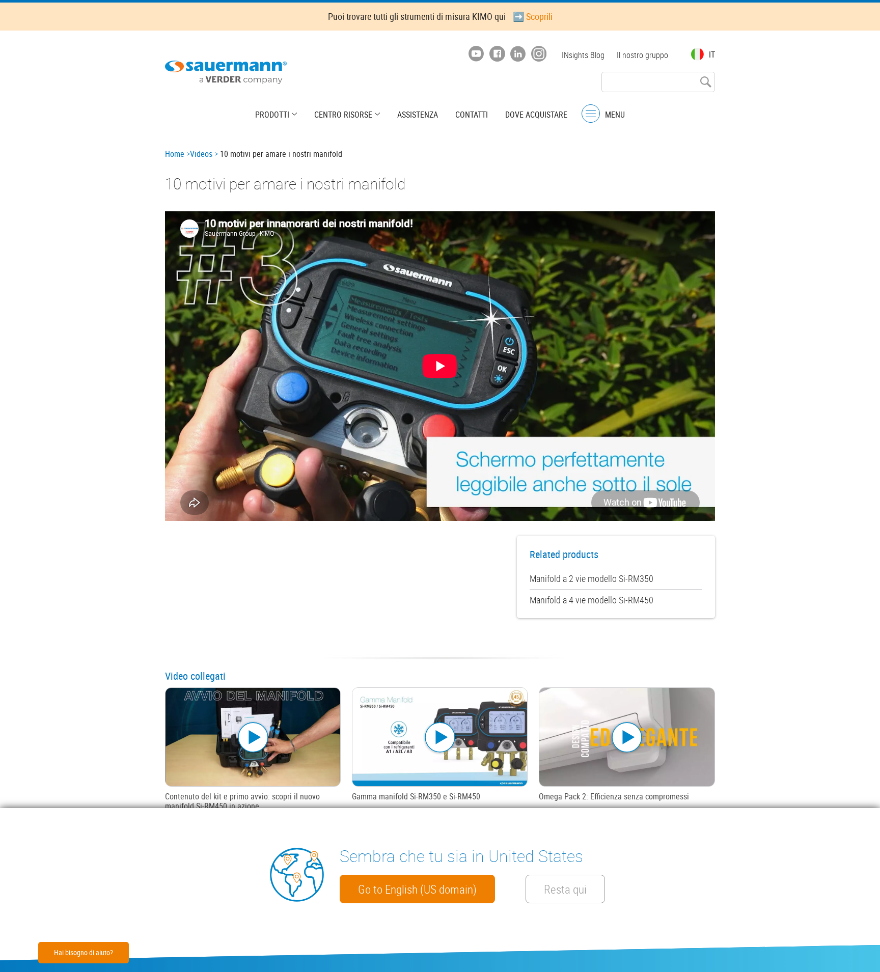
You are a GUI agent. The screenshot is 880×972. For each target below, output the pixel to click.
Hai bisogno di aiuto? (83, 952)
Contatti (471, 114)
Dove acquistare (536, 114)
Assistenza (417, 114)
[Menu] (590, 114)
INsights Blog (583, 55)
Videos (201, 153)
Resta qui (565, 889)
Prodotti (272, 114)
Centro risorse (343, 114)
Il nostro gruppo (642, 55)
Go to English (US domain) (417, 889)
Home (174, 153)
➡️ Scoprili (533, 16)
